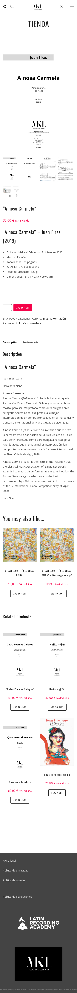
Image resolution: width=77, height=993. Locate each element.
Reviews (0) (30, 342)
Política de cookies (14, 880)
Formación (59, 318)
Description (10, 342)
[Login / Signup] (61, 6)
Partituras (9, 323)
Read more (57, 792)
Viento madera (32, 323)
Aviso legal (9, 860)
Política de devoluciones (17, 896)
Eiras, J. (47, 318)
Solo (18, 323)
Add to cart (22, 307)
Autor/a (36, 318)
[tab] (11, 342)
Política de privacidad (15, 870)
